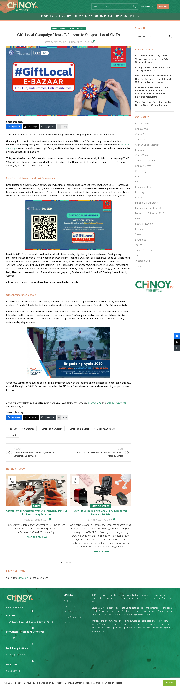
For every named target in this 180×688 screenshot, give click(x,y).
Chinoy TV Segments (145, 160)
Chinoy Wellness (143, 165)
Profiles (139, 229)
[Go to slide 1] (61, 562)
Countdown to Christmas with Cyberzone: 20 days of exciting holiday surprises (36, 513)
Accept (169, 683)
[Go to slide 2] (64, 562)
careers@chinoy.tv (15, 654)
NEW (137, 218)
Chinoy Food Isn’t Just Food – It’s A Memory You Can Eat (152, 69)
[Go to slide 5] (72, 562)
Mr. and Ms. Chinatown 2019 (149, 208)
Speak (138, 234)
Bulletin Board (142, 123)
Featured (139, 181)
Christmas (29, 428)
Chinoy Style (141, 150)
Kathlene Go (60, 41)
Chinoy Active (141, 128)
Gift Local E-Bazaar (79, 428)
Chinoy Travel (141, 155)
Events (55, 28)
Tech (137, 255)
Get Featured (147, 6)
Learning (139, 192)
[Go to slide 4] (70, 562)
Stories (64, 28)
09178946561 (13, 671)
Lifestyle (96, 506)
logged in (23, 577)
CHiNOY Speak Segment (147, 144)
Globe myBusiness (105, 428)
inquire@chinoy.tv (15, 638)
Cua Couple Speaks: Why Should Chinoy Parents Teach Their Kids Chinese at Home (151, 59)
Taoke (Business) (76, 28)
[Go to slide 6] (75, 562)
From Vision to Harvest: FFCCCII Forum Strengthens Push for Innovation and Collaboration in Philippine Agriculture (151, 92)
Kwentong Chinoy (144, 186)
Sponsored (140, 239)
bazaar (13, 428)
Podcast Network (144, 223)
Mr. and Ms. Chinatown (146, 202)
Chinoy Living (141, 139)
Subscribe (163, 6)
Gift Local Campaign (52, 428)
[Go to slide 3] (67, 562)
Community (140, 171)
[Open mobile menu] (172, 6)
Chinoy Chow (141, 134)
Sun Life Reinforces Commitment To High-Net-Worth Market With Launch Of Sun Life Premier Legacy (153, 79)
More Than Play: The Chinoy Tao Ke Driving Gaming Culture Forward (153, 104)
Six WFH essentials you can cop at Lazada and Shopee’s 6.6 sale (100, 513)
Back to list (68, 452)
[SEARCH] (134, 6)
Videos (138, 266)
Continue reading (37, 537)
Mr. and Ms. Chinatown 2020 (149, 213)
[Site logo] (22, 6)
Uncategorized (142, 260)
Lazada (13, 435)
